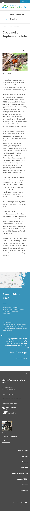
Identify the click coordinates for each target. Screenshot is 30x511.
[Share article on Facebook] (23, 50)
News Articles (14, 26)
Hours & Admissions (16, 14)
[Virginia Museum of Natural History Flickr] (18, 502)
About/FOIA (24, 490)
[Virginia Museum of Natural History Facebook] (13, 502)
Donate (6, 441)
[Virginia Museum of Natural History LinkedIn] (26, 502)
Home (4, 26)
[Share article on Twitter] (26, 50)
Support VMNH (22, 479)
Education (24, 467)
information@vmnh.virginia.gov (11, 399)
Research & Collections (20, 473)
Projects (25, 485)
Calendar (25, 462)
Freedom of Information (9, 403)
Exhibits (25, 456)
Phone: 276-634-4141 (8, 394)
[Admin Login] (25, 374)
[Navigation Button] (3, 2)
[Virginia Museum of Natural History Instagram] (22, 502)
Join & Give (25, 1)
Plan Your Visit (23, 450)
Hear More (21, 358)
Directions (12, 19)
